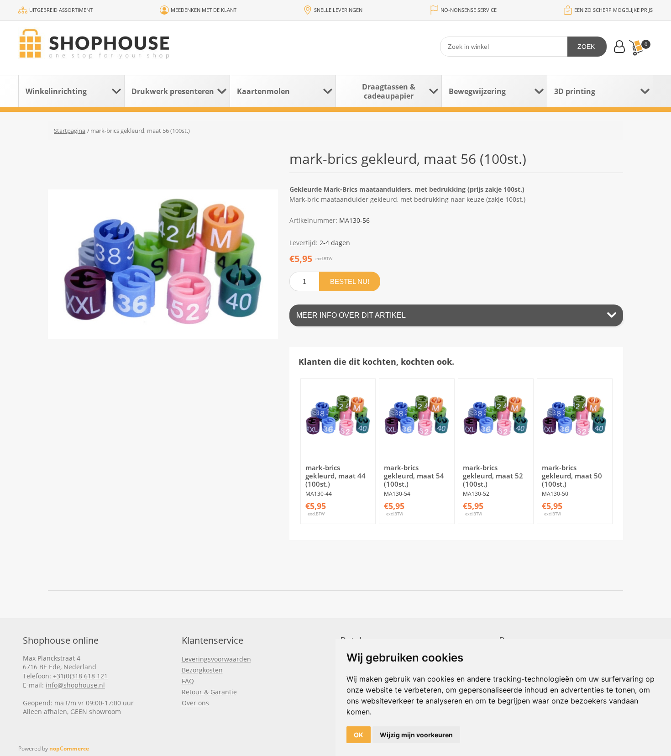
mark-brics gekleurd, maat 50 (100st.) (572, 475)
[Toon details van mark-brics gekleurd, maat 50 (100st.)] (574, 416)
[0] (636, 48)
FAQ (188, 681)
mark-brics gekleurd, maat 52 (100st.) (493, 475)
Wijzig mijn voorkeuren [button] (416, 735)
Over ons (195, 702)
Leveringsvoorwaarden (216, 659)
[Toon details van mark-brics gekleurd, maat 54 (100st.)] (416, 416)
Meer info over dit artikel (351, 315)
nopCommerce (69, 748)
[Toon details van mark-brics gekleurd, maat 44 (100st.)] (338, 416)
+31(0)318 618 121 (80, 676)
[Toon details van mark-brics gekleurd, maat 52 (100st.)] (495, 416)
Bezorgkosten (202, 670)
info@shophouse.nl (75, 685)
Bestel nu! (349, 281)
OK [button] (358, 735)
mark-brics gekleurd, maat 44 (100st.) (335, 475)
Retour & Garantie (209, 692)
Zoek (586, 46)
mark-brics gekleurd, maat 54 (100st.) (414, 475)
